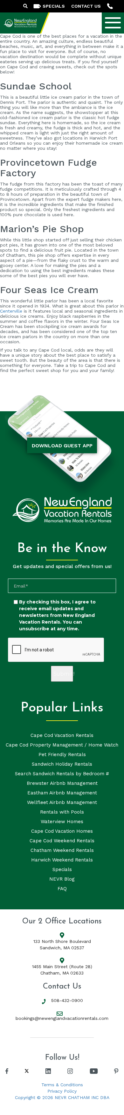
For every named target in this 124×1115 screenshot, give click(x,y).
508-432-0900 (67, 1000)
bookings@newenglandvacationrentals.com (62, 1018)
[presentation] (56, 650)
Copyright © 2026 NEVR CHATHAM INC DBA (62, 1097)
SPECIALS (54, 6)
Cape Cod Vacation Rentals (62, 735)
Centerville (11, 311)
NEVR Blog (62, 879)
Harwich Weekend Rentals (62, 860)
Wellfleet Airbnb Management (62, 802)
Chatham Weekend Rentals (62, 850)
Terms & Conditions (62, 1084)
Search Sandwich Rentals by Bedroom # (62, 774)
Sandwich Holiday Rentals (62, 764)
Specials (62, 869)
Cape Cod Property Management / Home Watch (62, 745)
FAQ (62, 888)
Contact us (86, 6)
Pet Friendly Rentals (62, 754)
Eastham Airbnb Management (62, 793)
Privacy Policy (62, 1091)
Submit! (63, 674)
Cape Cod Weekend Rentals (62, 841)
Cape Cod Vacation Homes (62, 831)
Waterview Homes (62, 821)
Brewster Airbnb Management (62, 783)
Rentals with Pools (62, 812)
